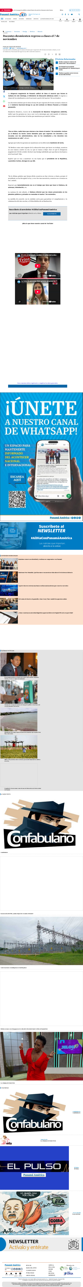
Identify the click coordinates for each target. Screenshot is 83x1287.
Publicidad (30, 1273)
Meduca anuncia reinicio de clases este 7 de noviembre (67, 62)
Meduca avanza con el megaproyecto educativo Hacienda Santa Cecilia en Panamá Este (24, 1029)
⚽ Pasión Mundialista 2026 (47, 18)
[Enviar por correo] (4, 106)
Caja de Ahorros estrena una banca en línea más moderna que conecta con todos (43, 586)
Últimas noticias (7, 651)
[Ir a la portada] (9, 14)
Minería (40, 31)
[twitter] (68, 14)
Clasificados (31, 1270)
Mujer (50, 1269)
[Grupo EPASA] (68, 1275)
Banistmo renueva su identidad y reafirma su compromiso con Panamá (40, 559)
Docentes (17, 31)
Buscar (28, 1265)
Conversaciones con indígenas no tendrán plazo (14, 967)
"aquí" (60, 1285)
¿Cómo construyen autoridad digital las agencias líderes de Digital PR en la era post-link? (45, 613)
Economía (21, 18)
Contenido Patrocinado (9, 556)
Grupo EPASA (30, 1275)
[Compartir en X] (52, 55)
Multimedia (12, 21)
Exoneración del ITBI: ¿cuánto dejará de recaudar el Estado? (17, 913)
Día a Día (51, 1267)
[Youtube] (72, 14)
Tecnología (4, 21)
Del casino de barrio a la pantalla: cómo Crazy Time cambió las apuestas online (42, 599)
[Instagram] (62, 14)
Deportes (36, 18)
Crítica (51, 1265)
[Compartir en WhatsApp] (49, 55)
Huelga (25, 31)
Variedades (29, 18)
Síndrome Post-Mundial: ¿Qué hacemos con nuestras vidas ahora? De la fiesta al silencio (45, 572)
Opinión (15, 18)
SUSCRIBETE (51, 214)
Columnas (5, 1088)
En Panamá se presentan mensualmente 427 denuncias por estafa (69, 68)
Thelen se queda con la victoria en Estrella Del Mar (68, 73)
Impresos (51, 1275)
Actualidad (8, 18)
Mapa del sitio (31, 1268)
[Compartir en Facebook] (45, 55)
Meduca (32, 31)
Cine (50, 1271)
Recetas (51, 1273)
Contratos (8, 31)
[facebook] (65, 14)
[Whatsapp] (12, 1269)
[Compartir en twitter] (4, 96)
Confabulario (4, 852)
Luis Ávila (5, 48)
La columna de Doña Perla (8, 1083)
